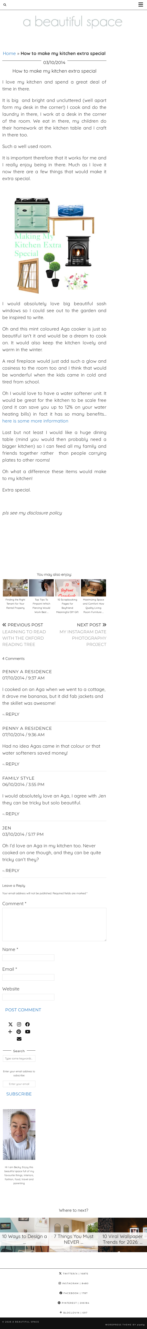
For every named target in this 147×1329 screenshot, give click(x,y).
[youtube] (27, 1031)
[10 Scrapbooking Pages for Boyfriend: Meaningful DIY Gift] (67, 587)
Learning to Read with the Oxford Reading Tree (24, 634)
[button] (141, 5)
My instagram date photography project (83, 634)
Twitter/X (75, 1273)
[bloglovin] (10, 1031)
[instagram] (19, 1024)
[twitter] (10, 1024)
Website (11, 989)
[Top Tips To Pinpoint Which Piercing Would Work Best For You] (41, 587)
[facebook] (27, 1024)
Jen (6, 828)
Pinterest (75, 1303)
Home (9, 53)
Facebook (75, 1293)
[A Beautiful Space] (73, 17)
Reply (12, 714)
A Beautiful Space (25, 1322)
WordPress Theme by (125, 1324)
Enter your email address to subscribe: (19, 1073)
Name (10, 949)
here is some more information (35, 421)
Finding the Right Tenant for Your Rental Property (15, 603)
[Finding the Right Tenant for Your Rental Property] (15, 587)
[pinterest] (18, 1031)
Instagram (75, 1283)
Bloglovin (74, 1312)
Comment (14, 903)
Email (9, 969)
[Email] (19, 1039)
